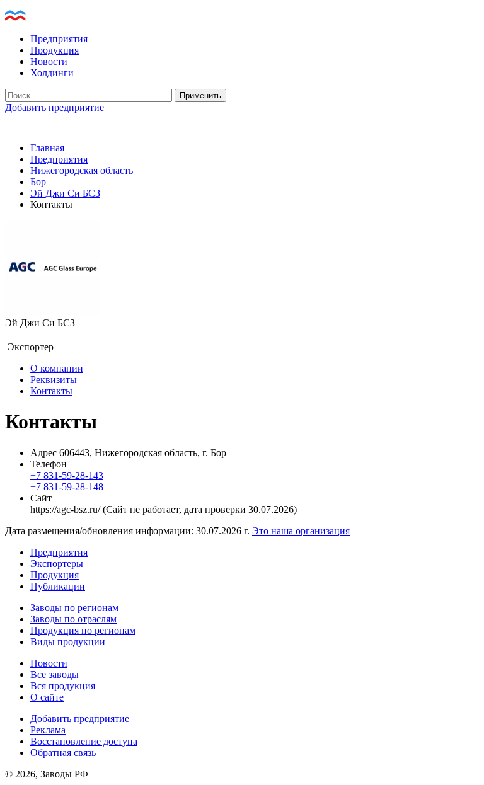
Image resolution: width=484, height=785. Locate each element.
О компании (56, 368)
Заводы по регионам (74, 607)
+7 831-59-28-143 (66, 475)
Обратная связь (63, 752)
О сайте (47, 697)
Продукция (54, 50)
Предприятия (59, 38)
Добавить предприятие (54, 107)
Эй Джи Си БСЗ (65, 193)
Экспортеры (56, 563)
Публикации (57, 586)
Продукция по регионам (82, 630)
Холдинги (52, 72)
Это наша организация (301, 530)
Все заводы (54, 674)
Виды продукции (67, 641)
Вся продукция (62, 685)
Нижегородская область (81, 170)
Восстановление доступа (83, 741)
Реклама (48, 730)
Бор (38, 181)
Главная (47, 147)
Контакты (51, 391)
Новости (48, 61)
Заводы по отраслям (73, 619)
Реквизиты (53, 379)
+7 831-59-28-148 (66, 486)
